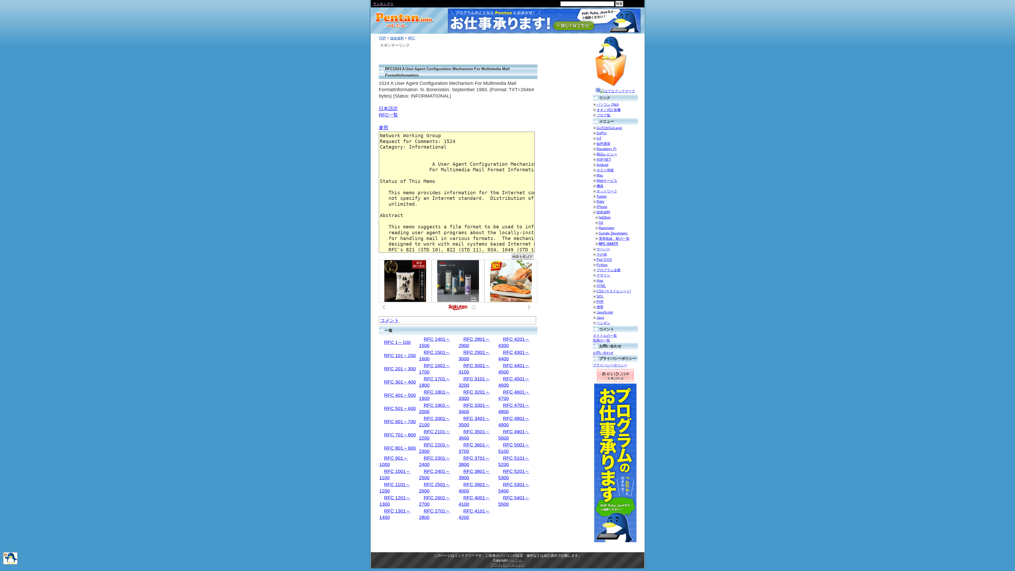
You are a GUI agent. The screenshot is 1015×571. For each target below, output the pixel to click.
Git (601, 223)
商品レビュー (607, 154)
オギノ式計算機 (609, 110)
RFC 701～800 (400, 435)
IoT (599, 138)
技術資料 (397, 38)
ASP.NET (604, 160)
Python (602, 265)
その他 (602, 254)
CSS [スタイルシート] (614, 291)
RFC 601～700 (400, 421)
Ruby (601, 202)
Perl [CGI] (604, 260)
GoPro (601, 133)
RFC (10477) (608, 244)
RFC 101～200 (400, 355)
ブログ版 (603, 115)
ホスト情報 (605, 170)
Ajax (600, 281)
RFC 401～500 (400, 395)
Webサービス (607, 181)
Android (602, 165)
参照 (383, 127)
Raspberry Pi (606, 149)
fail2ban (605, 217)
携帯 (600, 307)
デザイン (603, 275)
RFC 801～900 (400, 448)
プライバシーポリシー (610, 365)
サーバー (603, 249)
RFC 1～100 (397, 342)
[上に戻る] (10, 563)
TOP (382, 38)
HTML (601, 286)
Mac (600, 175)
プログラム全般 (609, 270)
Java (600, 318)
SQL (600, 296)
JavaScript (605, 312)
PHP (600, 302)
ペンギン (603, 323)
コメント (389, 320)
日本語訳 (388, 108)
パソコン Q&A (608, 105)
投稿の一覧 (601, 340)
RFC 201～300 (400, 368)
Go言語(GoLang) (609, 128)
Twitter (602, 197)
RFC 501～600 (400, 408)
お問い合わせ (603, 353)
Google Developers (613, 233)
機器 (600, 186)
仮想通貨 (603, 144)
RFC (411, 38)
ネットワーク (607, 191)
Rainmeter (606, 228)
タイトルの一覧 (605, 336)
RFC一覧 (388, 115)
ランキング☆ (383, 4)
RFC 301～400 (400, 382)
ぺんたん (515, 560)
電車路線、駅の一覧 (614, 239)
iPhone (602, 207)
